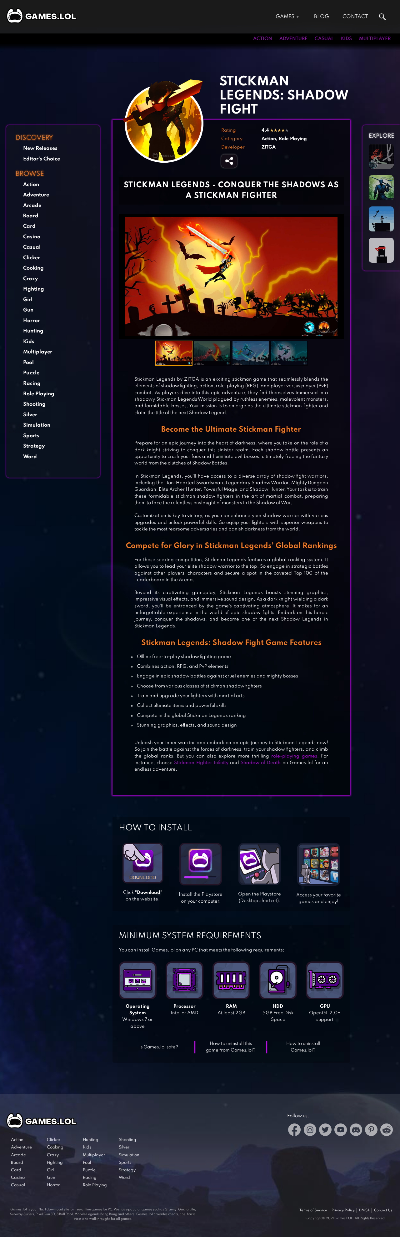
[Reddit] (386, 1131)
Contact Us (383, 1210)
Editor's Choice (41, 159)
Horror (31, 320)
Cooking (33, 268)
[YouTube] (340, 1131)
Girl (27, 299)
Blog (321, 16)
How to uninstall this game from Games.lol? (231, 1047)
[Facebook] (294, 1131)
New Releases (40, 148)
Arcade (32, 205)
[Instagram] (310, 1131)
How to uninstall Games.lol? (303, 1047)
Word (30, 456)
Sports (31, 436)
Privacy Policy (343, 1210)
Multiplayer (375, 39)
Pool (28, 362)
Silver (30, 415)
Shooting (34, 404)
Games (285, 16)
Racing (32, 383)
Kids (346, 39)
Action (262, 39)
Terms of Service (313, 1210)
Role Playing (38, 394)
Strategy (34, 446)
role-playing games (294, 756)
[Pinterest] (371, 1131)
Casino (31, 237)
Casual (324, 39)
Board (30, 216)
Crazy (30, 278)
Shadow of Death (261, 763)
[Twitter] (325, 1131)
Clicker (31, 258)
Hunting (33, 331)
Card (29, 226)
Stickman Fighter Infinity (201, 763)
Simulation (36, 425)
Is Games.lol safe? (158, 1047)
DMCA (364, 1210)
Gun (28, 310)
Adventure (293, 39)
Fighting (33, 289)
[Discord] (356, 1131)
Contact (355, 16)
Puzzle (31, 373)
